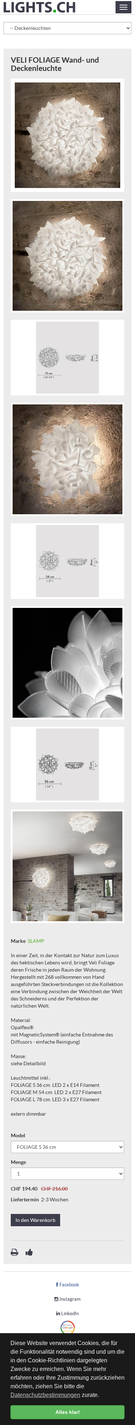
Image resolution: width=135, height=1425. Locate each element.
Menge (19, 1162)
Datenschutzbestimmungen (45, 1395)
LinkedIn (69, 1313)
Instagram (69, 1299)
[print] (15, 1253)
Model (18, 1135)
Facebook (68, 1284)
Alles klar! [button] (67, 1412)
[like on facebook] (29, 1253)
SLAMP (36, 941)
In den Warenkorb (35, 1220)
